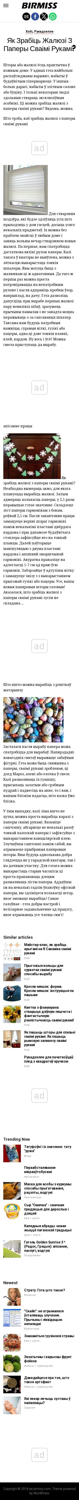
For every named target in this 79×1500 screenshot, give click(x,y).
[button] (6, 5)
